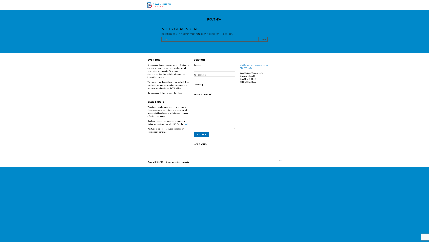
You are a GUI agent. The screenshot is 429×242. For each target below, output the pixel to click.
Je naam (197, 65)
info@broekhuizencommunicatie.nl (254, 65)
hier (185, 124)
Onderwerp (198, 84)
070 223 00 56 (246, 68)
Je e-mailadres (200, 75)
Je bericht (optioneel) (203, 94)
